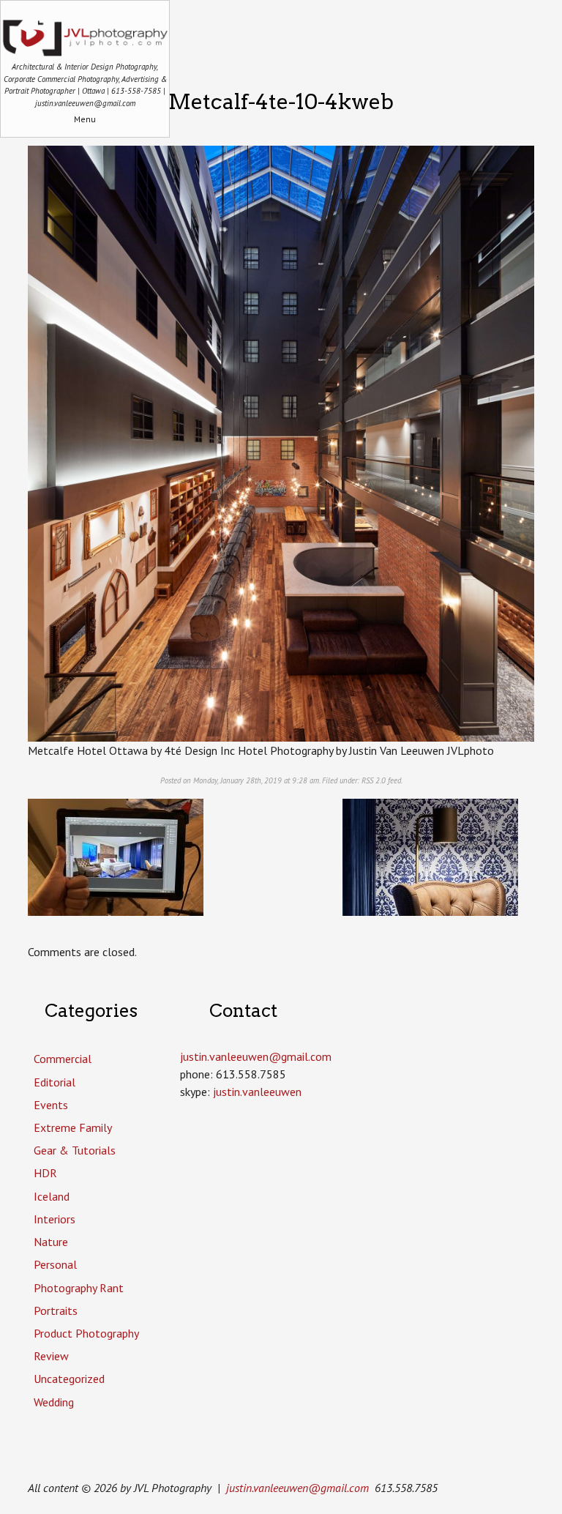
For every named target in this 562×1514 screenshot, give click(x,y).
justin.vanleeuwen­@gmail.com (255, 1056)
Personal (55, 1264)
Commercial (62, 1058)
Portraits (56, 1310)
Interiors (54, 1219)
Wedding (54, 1402)
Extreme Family (73, 1127)
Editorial (54, 1082)
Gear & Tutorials (75, 1150)
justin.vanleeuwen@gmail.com (297, 1487)
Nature (51, 1241)
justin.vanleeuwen (257, 1091)
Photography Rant (79, 1287)
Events (51, 1104)
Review (51, 1356)
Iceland (52, 1196)
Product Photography (86, 1333)
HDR (45, 1173)
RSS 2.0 (373, 780)
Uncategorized (69, 1378)
